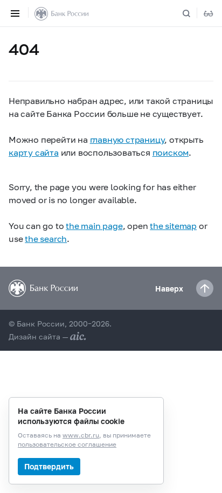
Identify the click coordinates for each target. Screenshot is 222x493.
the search (46, 238)
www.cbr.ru (81, 436)
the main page (94, 225)
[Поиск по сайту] (193, 13)
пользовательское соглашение (67, 445)
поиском (170, 152)
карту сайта (34, 152)
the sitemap (173, 225)
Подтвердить (49, 466)
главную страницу (127, 139)
